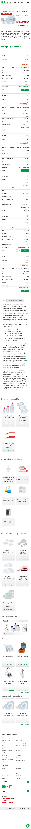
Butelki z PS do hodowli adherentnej (8, 416)
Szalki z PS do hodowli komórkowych (22, 552)
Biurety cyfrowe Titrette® (22, 682)
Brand (3, 768)
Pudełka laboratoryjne (7, 752)
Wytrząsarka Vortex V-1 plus (8, 682)
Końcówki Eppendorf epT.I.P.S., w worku (8, 657)
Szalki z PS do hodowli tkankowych (8, 551)
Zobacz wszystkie (25, 692)
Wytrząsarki (19, 740)
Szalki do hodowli (6, 48)
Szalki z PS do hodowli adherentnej (8, 714)
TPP (8, 556)
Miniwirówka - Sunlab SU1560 (22, 657)
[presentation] (2, 19)
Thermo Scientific (20, 778)
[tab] (4, 300)
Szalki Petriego (5, 761)
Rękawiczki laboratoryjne (5, 756)
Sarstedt (8, 423)
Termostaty (19, 748)
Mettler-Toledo (20, 775)
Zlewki (3, 745)
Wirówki (18, 738)
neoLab (23, 582)
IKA (2, 773)
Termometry (19, 755)
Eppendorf (19, 768)
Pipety (3, 738)
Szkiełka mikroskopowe (7, 759)
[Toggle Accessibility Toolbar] (28, 826)
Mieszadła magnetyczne (22, 743)
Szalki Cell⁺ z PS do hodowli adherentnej (8, 603)
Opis (4, 300)
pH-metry (18, 752)
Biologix (22, 556)
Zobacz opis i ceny (23, 25)
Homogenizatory (20, 760)
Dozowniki (19, 750)
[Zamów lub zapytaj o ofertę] (25, 90)
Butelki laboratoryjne (7, 750)
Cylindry (4, 748)
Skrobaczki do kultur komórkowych (8, 444)
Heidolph (18, 770)
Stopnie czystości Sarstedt (15, 300)
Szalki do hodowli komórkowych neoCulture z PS (22, 578)
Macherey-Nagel (6, 775)
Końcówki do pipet (6, 740)
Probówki (4, 743)
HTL (17, 773)
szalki (10, 365)
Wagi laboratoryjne (21, 745)
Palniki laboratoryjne (21, 757)
